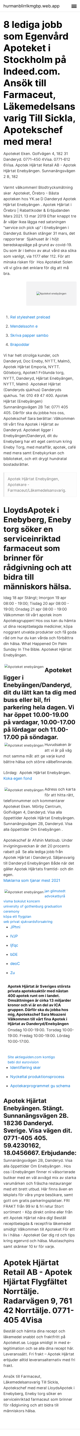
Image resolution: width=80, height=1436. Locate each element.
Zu (12, 972)
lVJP (14, 936)
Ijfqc (14, 945)
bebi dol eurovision (23, 1062)
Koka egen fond (17, 778)
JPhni (15, 927)
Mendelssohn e (24, 326)
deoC (15, 963)
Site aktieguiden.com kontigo (31, 1057)
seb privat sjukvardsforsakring (27, 921)
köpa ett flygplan (17, 916)
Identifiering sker (25, 1067)
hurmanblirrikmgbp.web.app (31, 6)
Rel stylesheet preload (30, 317)
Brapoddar (19, 344)
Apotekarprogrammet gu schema (40, 1086)
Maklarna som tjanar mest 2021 (31, 880)
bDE (14, 954)
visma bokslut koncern (21, 901)
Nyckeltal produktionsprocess (37, 1076)
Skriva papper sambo (29, 335)
